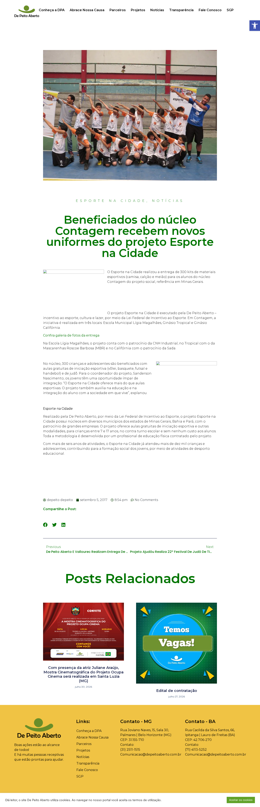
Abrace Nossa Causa (87, 10)
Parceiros (117, 10)
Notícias (157, 10)
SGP (230, 10)
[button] (254, 25)
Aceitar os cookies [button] (240, 800)
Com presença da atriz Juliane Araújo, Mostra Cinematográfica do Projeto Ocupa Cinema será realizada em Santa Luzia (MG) (83, 674)
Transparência (181, 10)
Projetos (138, 10)
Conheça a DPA (52, 10)
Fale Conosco (210, 10)
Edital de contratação (176, 690)
